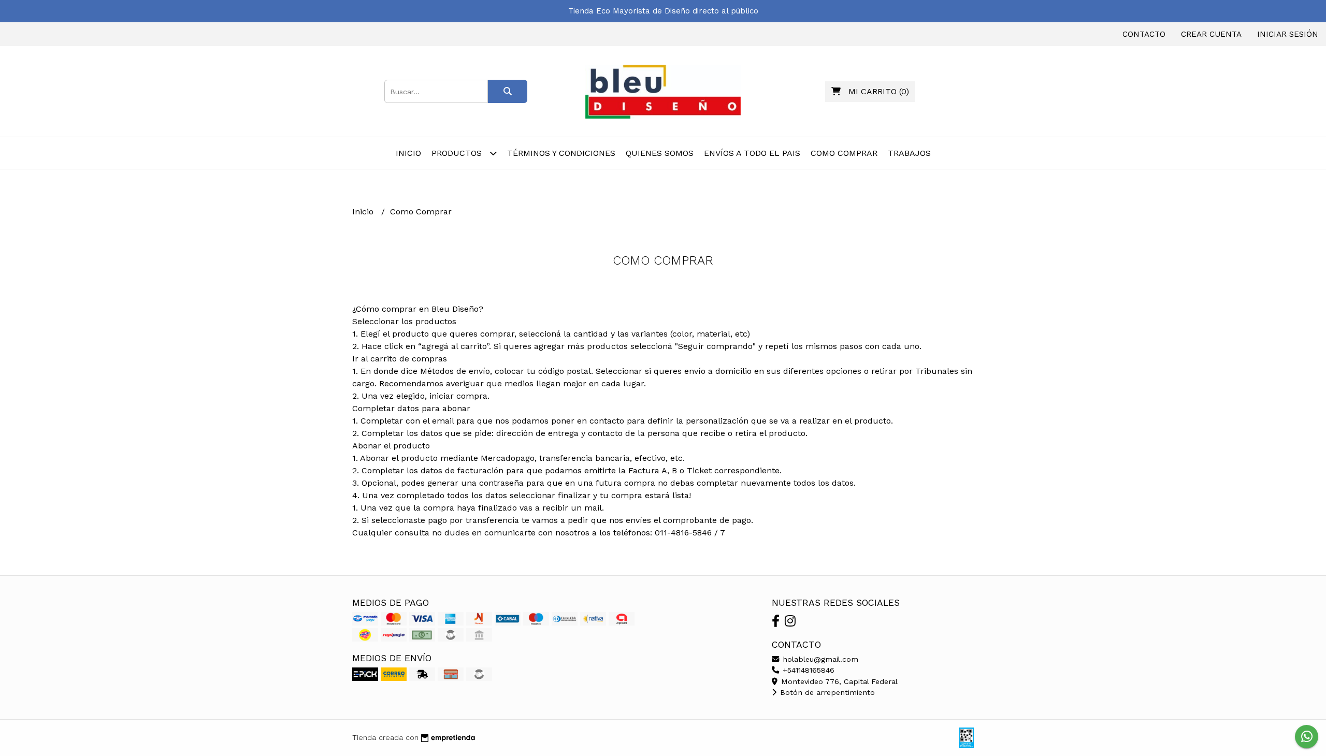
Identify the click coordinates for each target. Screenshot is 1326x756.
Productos (457, 153)
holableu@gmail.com (819, 659)
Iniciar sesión (1287, 34)
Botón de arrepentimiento (826, 692)
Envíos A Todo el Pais (752, 153)
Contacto (1143, 34)
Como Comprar (844, 153)
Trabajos (909, 153)
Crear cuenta (1211, 34)
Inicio (408, 153)
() (878, 91)
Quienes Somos (660, 153)
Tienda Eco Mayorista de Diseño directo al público (663, 11)
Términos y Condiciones (561, 153)
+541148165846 (807, 670)
